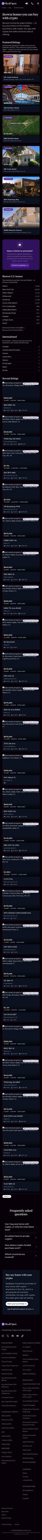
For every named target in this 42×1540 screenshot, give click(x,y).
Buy (10, 7)
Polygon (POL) (7, 1452)
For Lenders (27, 1370)
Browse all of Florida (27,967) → (13, 330)
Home (4, 7)
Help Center (27, 1450)
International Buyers (9, 1405)
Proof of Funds (7, 1370)
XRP (3, 1432)
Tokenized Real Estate (30, 1454)
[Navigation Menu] (38, 3)
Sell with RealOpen (29, 1462)
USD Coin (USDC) (8, 1428)
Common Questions (9, 1357)
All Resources (27, 1446)
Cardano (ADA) (7, 1440)
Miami (4, 1515)
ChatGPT (26, 1498)
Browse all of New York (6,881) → (13, 328)
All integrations (28, 1490)
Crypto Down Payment (10, 1366)
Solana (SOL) (6, 1436)
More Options (6, 1456)
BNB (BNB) (5, 1448)
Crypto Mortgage (29, 1405)
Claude (25, 1494)
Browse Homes (18, 7)
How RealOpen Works (9, 1353)
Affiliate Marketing (29, 1374)
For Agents (26, 1347)
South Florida (6, 1518)
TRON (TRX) (6, 1444)
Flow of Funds (7, 1361)
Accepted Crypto (8, 1397)
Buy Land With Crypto (9, 1401)
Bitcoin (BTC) (6, 1416)
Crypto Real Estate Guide (31, 1384)
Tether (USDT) (6, 1424)
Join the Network (29, 1366)
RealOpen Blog (28, 1458)
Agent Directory (28, 1442)
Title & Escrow (27, 1351)
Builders (25, 1355)
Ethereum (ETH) (7, 1420)
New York (5, 1511)
